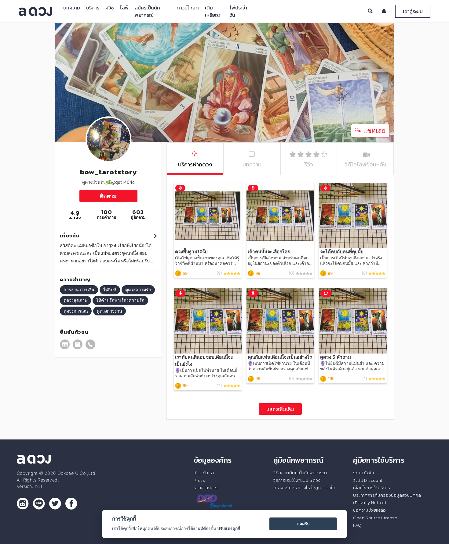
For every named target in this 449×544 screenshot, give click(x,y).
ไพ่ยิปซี (109, 289)
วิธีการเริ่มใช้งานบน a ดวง (296, 480)
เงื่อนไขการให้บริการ (371, 487)
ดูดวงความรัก (138, 289)
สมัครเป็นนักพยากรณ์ (147, 11)
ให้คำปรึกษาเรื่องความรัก (120, 300)
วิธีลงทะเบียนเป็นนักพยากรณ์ (300, 472)
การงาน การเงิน (79, 289)
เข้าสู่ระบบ (413, 11)
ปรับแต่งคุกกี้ (228, 528)
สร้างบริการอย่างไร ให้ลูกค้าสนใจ (304, 487)
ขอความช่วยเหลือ (369, 510)
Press (199, 480)
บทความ (71, 7)
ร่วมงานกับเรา (206, 487)
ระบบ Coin (363, 472)
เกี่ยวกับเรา (204, 472)
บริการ (92, 7)
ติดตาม (108, 196)
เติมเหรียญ (212, 11)
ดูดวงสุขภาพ (75, 300)
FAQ (357, 525)
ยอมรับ (303, 523)
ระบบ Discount (367, 480)
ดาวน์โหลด (188, 7)
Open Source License (375, 517)
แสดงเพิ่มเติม (280, 409)
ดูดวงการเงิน (76, 311)
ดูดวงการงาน (109, 311)
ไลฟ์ (124, 7)
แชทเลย (373, 130)
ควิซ (109, 7)
